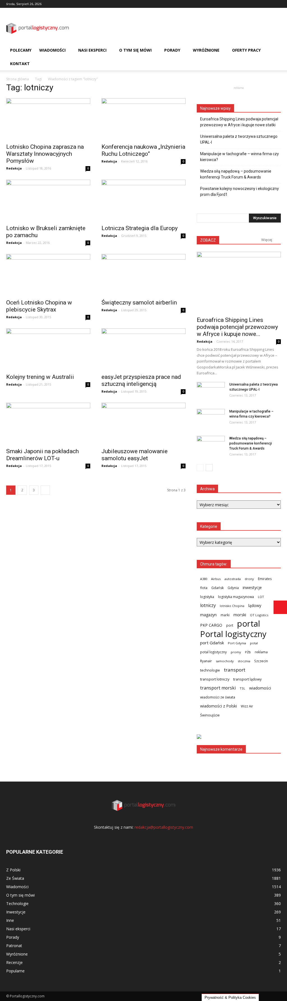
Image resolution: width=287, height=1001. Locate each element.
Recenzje (14, 962)
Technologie (17, 903)
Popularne (15, 970)
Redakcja (14, 168)
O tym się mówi (135, 50)
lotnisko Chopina (232, 606)
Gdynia (233, 587)
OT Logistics (259, 615)
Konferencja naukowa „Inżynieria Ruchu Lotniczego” (143, 150)
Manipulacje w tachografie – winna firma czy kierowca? (239, 157)
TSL (242, 688)
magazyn (208, 614)
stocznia (244, 661)
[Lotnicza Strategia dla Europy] (143, 200)
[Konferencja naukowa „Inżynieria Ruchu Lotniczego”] (143, 119)
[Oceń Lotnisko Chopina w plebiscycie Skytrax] (48, 275)
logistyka (207, 596)
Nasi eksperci (92, 50)
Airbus (216, 579)
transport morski (218, 688)
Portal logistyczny (233, 634)
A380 (203, 579)
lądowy (254, 605)
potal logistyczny (213, 652)
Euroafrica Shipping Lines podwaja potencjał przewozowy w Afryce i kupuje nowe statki (239, 122)
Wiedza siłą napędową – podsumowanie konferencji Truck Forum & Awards (235, 174)
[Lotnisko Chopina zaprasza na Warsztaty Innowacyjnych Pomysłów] (48, 119)
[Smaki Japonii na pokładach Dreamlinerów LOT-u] (48, 423)
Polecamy (20, 50)
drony (249, 579)
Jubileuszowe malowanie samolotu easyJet (134, 455)
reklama (261, 652)
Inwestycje (16, 912)
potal (254, 643)
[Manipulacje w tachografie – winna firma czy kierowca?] (211, 419)
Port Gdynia (237, 643)
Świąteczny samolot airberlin (139, 302)
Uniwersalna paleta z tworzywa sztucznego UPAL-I (238, 139)
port (229, 625)
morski (239, 614)
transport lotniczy (214, 679)
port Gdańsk (212, 642)
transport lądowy (247, 679)
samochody (225, 661)
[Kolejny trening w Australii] (48, 349)
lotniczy (208, 605)
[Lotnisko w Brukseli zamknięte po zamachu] (48, 200)
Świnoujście (210, 715)
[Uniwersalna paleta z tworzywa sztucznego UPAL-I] (211, 392)
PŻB (248, 652)
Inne (10, 920)
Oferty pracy (246, 50)
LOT (261, 597)
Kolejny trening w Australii (40, 377)
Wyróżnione (206, 50)
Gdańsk (217, 587)
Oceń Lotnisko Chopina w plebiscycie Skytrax (39, 306)
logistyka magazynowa (236, 596)
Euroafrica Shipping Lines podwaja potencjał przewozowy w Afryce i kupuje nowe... (237, 327)
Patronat (14, 945)
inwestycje (252, 587)
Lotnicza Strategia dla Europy (139, 228)
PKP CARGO (211, 625)
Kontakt (20, 63)
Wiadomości (52, 50)
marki (225, 615)
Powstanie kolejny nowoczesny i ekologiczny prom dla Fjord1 (239, 191)
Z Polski (13, 869)
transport (234, 670)
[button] (274, 57)
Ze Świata (15, 878)
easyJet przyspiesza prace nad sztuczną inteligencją (141, 380)
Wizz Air (247, 706)
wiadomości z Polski (218, 706)
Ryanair (206, 661)
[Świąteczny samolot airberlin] (143, 275)
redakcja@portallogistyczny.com (164, 827)
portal (248, 624)
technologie (210, 670)
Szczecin (261, 661)
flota (203, 587)
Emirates (265, 578)
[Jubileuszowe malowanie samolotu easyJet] (143, 423)
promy (236, 652)
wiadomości (260, 688)
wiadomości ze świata (217, 697)
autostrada (232, 579)
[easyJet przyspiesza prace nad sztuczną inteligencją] (143, 349)
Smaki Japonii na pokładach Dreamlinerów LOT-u (42, 455)
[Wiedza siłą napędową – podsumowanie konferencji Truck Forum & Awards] (211, 445)
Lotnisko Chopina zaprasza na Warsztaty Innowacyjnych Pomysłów (45, 153)
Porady (172, 50)
